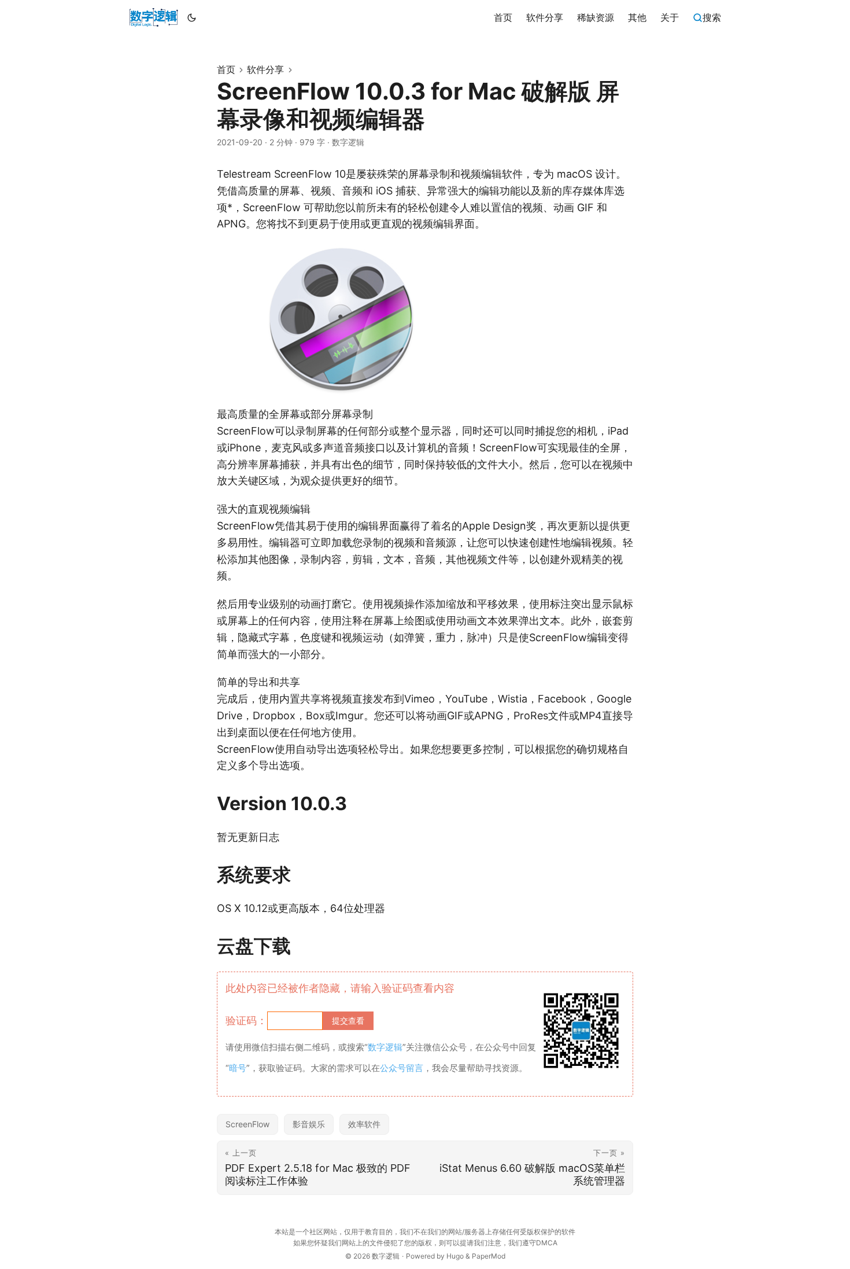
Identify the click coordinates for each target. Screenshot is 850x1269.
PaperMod (488, 1256)
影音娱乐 (309, 1124)
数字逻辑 (386, 1256)
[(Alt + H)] (153, 17)
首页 (226, 69)
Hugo (455, 1256)
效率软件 (364, 1124)
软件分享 (265, 69)
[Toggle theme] (192, 17)
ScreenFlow (247, 1124)
